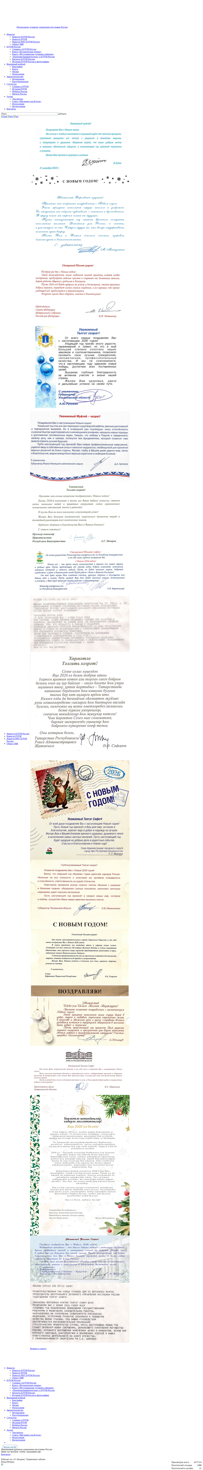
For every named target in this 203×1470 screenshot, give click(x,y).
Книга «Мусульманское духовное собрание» (33, 54)
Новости (11, 34)
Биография (17, 66)
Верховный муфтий (16, 64)
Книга (15, 69)
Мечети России (19, 94)
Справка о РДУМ (20, 86)
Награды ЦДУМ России (23, 59)
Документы (17, 99)
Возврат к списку (38, 1348)
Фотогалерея (18, 74)
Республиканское (20, 81)
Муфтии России (19, 91)
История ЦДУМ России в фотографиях (30, 61)
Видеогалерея (18, 106)
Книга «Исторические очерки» (26, 52)
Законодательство (15, 76)
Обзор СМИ (18, 44)
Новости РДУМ (19, 39)
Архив (10, 96)
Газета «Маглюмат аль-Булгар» (26, 101)
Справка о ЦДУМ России (24, 49)
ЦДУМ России (14, 47)
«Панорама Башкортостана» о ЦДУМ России (33, 56)
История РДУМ (19, 89)
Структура (12, 84)
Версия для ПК (10, 1447)
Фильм (15, 71)
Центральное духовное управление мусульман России (42, 27)
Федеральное (18, 79)
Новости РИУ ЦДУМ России (26, 42)
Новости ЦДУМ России (23, 37)
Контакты (11, 109)
